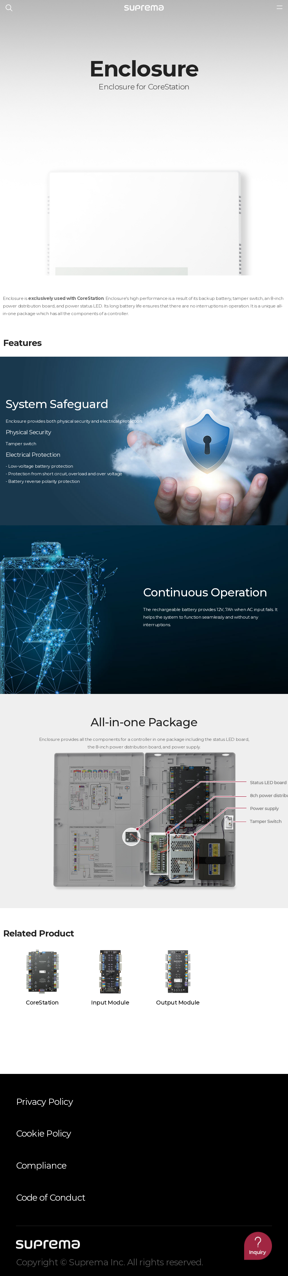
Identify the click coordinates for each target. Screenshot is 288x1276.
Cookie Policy (43, 1133)
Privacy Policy (44, 1101)
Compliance (41, 1165)
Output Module (178, 1002)
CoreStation (42, 1002)
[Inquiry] (258, 1246)
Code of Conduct (50, 1197)
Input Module (110, 1002)
